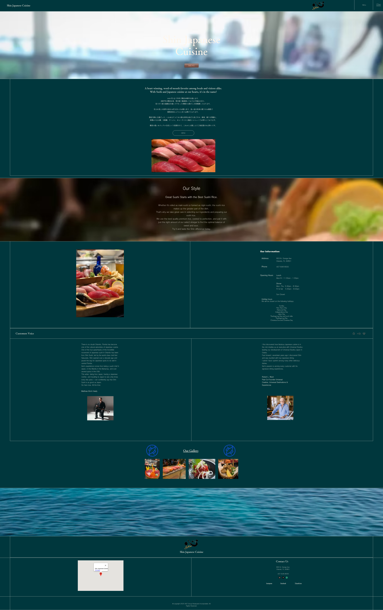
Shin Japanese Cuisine (18, 5)
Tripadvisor (298, 583)
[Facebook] (283, 578)
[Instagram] (279, 578)
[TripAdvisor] (287, 578)
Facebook (283, 583)
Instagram (269, 583)
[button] (378, 5)
